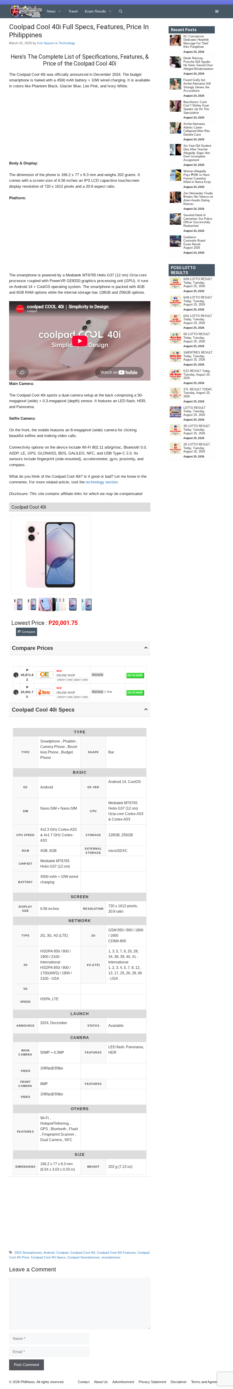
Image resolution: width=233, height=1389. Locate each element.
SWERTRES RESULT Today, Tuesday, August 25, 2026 (198, 356)
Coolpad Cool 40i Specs (48, 1257)
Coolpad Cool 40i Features (116, 1252)
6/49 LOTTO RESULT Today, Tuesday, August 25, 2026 (197, 301)
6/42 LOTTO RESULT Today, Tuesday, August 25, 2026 (197, 319)
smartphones (110, 1257)
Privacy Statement (152, 1382)
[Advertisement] (79, 127)
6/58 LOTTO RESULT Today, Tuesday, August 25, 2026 (197, 282)
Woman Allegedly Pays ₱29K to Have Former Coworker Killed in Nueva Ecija (197, 176)
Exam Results (95, 11)
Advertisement (123, 1382)
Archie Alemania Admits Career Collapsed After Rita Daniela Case (196, 129)
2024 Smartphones (28, 1252)
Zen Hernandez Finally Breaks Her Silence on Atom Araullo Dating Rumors (198, 199)
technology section (102, 482)
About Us (101, 1382)
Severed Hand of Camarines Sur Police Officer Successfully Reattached (197, 220)
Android (49, 1252)
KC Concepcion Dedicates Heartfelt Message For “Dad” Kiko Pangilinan (196, 42)
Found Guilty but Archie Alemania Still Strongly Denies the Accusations (197, 85)
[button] (120, 11)
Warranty (97, 674)
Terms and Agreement (207, 1382)
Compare (28, 632)
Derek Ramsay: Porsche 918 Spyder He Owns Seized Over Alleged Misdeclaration (198, 63)
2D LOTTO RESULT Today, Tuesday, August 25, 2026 (196, 448)
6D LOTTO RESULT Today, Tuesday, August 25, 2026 (196, 337)
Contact (83, 1382)
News (51, 11)
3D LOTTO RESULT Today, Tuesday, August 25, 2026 (196, 429)
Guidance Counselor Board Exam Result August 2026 (194, 242)
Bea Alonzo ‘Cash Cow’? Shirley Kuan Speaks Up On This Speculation (196, 107)
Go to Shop (135, 675)
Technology (67, 43)
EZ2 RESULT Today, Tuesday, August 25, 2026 (197, 374)
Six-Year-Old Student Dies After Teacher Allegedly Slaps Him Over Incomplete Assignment (197, 153)
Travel (73, 11)
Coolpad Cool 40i (82, 1252)
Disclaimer (179, 1382)
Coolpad (62, 1252)
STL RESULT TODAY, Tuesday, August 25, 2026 (198, 393)
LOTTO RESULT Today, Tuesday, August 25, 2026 (194, 411)
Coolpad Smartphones (83, 1257)
